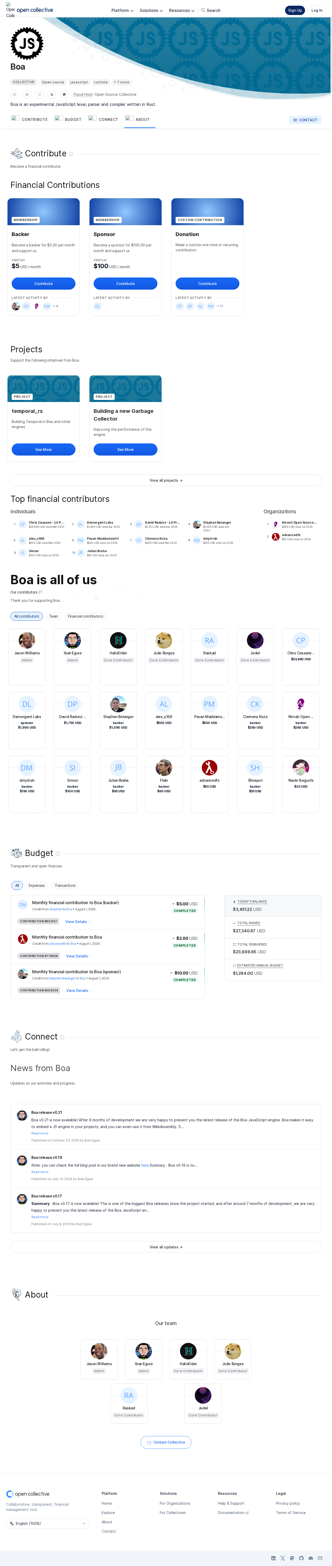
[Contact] (14, 94)
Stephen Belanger (62, 978)
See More (43, 449)
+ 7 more (121, 82)
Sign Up (295, 10)
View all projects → (166, 480)
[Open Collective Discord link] (310, 1558)
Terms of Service (291, 1512)
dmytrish (55, 909)
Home (107, 1503)
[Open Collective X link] (282, 1558)
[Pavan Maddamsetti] (211, 306)
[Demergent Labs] (98, 306)
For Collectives (173, 1512)
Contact (109, 1531)
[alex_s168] (200, 306)
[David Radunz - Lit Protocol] (190, 306)
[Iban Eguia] (22, 1115)
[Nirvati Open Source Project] (36, 306)
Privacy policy (288, 1503)
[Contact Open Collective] (320, 1558)
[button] (32, 120)
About (107, 1522)
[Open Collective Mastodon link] (292, 1558)
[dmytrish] (47, 306)
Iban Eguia (92, 1140)
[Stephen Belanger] (16, 306)
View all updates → (166, 1247)
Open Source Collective (115, 94)
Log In (317, 10)
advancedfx (57, 944)
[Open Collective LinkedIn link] (273, 1558)
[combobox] (47, 1523)
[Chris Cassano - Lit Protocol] (180, 306)
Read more (40, 1133)
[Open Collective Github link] (301, 1558)
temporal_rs (27, 411)
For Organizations (175, 1503)
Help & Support (231, 1503)
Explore (108, 1512)
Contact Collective (169, 1442)
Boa (69, 909)
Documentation (231, 1512)
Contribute (43, 283)
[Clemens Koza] (26, 306)
